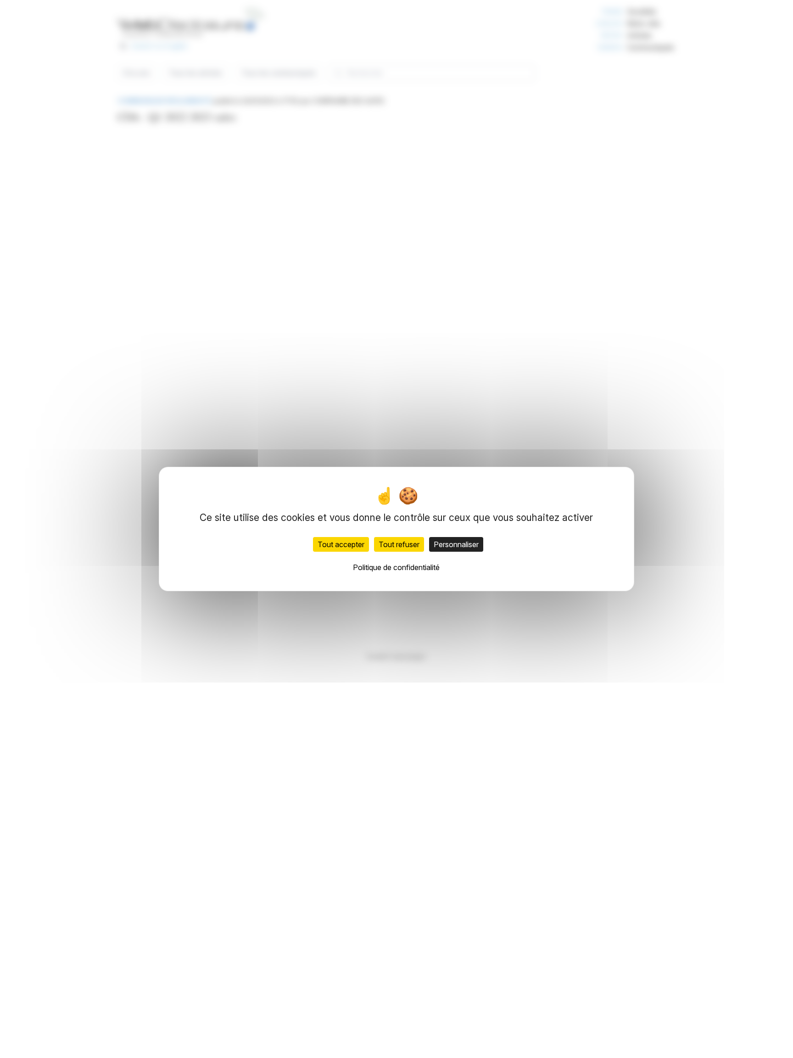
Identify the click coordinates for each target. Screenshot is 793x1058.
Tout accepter (341, 544)
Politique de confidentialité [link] (396, 567)
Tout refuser (399, 544)
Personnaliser (456, 544)
